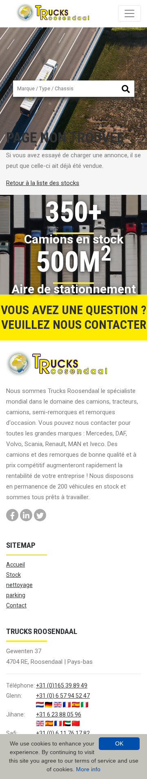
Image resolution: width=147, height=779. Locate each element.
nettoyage (19, 585)
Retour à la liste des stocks (42, 183)
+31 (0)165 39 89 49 (61, 685)
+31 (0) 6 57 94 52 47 (63, 695)
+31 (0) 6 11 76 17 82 (63, 733)
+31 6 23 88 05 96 (58, 714)
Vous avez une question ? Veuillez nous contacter (73, 317)
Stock (13, 574)
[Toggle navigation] (129, 13)
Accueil (15, 564)
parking (15, 595)
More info (88, 769)
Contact (16, 605)
